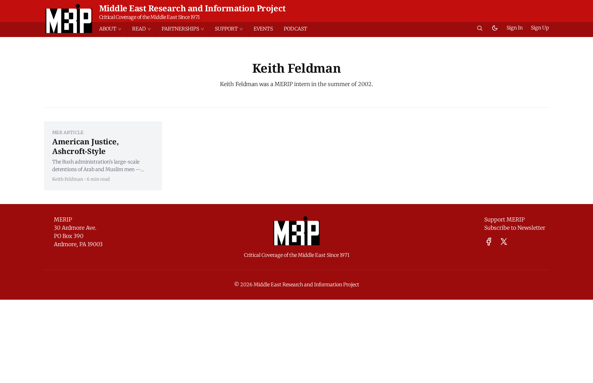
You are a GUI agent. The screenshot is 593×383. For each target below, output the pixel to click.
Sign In (515, 28)
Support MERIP (504, 219)
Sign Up (540, 28)
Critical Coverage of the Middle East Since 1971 (149, 17)
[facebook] (488, 241)
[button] (113, 29)
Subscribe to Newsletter (514, 227)
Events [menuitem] (263, 29)
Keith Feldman (67, 179)
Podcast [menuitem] (295, 29)
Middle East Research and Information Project (192, 8)
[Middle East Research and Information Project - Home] (69, 18)
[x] (504, 241)
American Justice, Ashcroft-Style (85, 146)
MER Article (68, 132)
